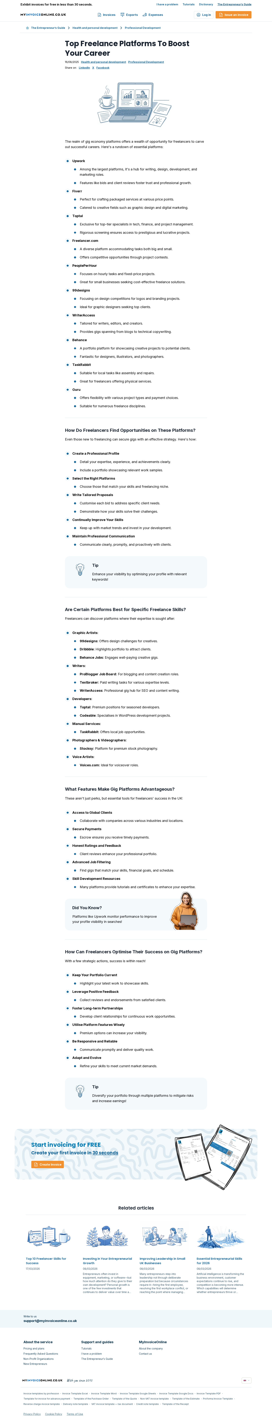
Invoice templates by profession (41, 1393)
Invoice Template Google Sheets (138, 1393)
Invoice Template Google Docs (176, 1393)
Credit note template (147, 1404)
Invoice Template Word (104, 1393)
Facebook (102, 67)
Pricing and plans (33, 1348)
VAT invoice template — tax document (112, 1404)
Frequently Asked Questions (40, 1353)
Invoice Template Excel (75, 1393)
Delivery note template (75, 1404)
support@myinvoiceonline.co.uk (50, 1321)
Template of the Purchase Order (91, 1398)
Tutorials (189, 4)
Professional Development (143, 27)
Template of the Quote (124, 1398)
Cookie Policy (53, 1414)
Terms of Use (75, 1414)
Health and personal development (95, 27)
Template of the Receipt (175, 1404)
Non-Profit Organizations (38, 1358)
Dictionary (206, 4)
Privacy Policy (32, 1414)
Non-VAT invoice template (154, 1398)
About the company (151, 1348)
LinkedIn (84, 67)
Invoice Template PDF (209, 1393)
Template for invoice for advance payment (46, 1398)
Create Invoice (50, 1164)
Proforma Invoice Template (218, 1398)
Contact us (145, 1353)
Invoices (109, 15)
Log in (206, 15)
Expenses (156, 15)
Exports (132, 15)
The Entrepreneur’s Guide (234, 4)
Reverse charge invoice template (41, 1404)
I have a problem (167, 4)
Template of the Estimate (186, 1398)
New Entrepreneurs (35, 1363)
